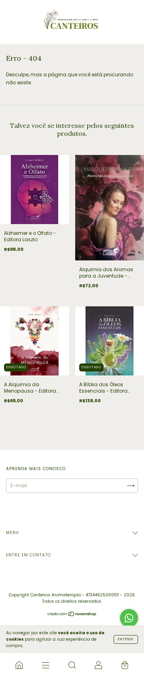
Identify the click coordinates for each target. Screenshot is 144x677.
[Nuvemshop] (72, 614)
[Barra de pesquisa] (72, 665)
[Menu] (45, 665)
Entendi (126, 639)
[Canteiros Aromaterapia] (19, 665)
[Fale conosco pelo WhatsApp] (129, 618)
